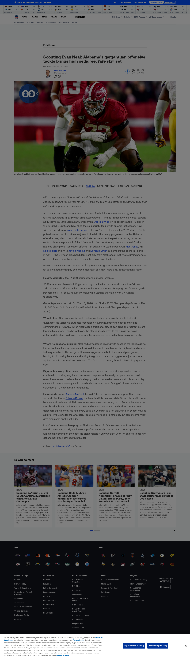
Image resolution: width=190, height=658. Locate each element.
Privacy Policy (78, 640)
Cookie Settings (62, 655)
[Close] (186, 646)
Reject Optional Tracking (134, 646)
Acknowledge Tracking (158, 646)
